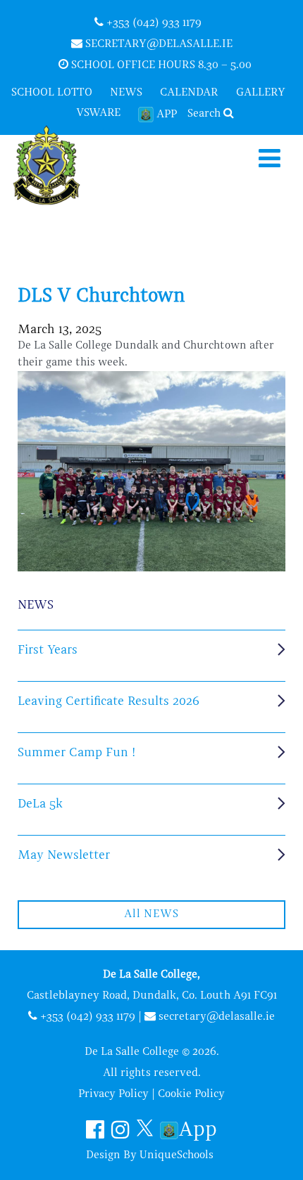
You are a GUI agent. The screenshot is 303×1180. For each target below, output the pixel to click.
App (166, 114)
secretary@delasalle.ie (157, 44)
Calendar (189, 92)
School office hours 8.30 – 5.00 (160, 65)
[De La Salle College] (58, 166)
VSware (98, 113)
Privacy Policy (113, 1094)
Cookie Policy (191, 1094)
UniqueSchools (177, 1155)
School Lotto (51, 92)
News (126, 92)
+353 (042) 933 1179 (153, 23)
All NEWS (151, 914)
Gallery (260, 92)
